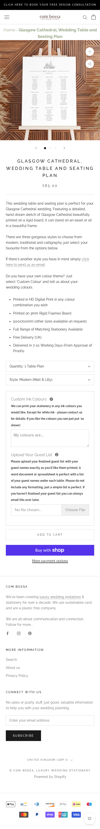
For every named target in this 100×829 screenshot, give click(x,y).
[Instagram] (18, 633)
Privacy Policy (17, 676)
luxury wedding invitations (60, 597)
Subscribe (23, 735)
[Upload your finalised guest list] (56, 454)
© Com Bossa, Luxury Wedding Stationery (50, 770)
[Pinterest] (30, 633)
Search (11, 660)
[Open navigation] (6, 17)
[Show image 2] (50, 148)
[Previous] (36, 148)
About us (13, 668)
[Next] (64, 148)
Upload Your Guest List (50, 477)
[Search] (85, 17)
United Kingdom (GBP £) (47, 760)
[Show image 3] (55, 148)
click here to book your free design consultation (50, 4)
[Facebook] (7, 633)
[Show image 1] (45, 148)
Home (9, 29)
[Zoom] (89, 51)
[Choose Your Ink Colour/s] (51, 399)
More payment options (50, 561)
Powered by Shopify (50, 777)
